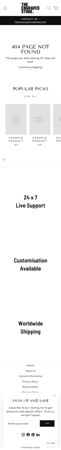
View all (30, 96)
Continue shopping (30, 67)
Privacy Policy (30, 381)
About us (30, 370)
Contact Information (30, 376)
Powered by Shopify (30, 447)
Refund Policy (30, 386)
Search (30, 365)
